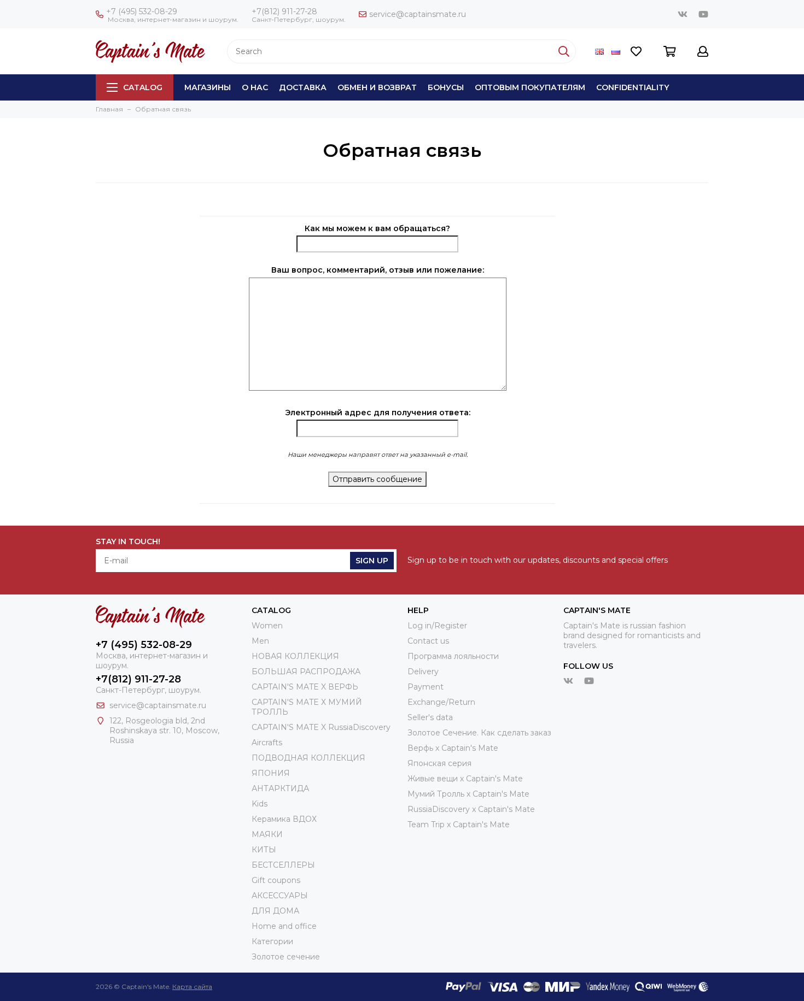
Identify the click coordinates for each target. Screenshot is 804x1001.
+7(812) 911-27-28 (284, 11)
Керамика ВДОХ (284, 819)
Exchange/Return (441, 702)
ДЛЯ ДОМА (275, 911)
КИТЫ (264, 850)
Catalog (142, 87)
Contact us (428, 641)
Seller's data (430, 717)
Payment (425, 687)
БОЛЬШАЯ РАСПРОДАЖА (306, 671)
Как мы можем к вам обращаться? (377, 228)
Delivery (423, 671)
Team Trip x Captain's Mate (458, 824)
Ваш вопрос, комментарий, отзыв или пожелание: (377, 270)
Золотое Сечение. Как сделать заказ (479, 733)
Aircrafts (267, 742)
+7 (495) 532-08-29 (141, 11)
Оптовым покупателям (530, 87)
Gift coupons (276, 880)
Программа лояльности (453, 656)
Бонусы (446, 87)
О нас (255, 87)
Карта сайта (192, 986)
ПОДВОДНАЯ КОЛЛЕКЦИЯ (308, 758)
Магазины (207, 87)
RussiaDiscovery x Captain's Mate (471, 809)
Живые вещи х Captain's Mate (465, 779)
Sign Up (372, 561)
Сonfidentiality (632, 87)
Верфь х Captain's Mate (452, 748)
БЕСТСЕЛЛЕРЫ (283, 865)
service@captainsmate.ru (417, 14)
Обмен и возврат (377, 87)
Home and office (284, 926)
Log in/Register (437, 626)
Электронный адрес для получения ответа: (377, 412)
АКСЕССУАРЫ (280, 895)
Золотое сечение (286, 957)
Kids (259, 804)
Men (260, 641)
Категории (272, 941)
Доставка (303, 87)
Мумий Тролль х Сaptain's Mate (468, 794)
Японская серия (439, 763)
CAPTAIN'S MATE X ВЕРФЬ (305, 687)
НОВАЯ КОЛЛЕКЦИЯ (295, 656)
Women (267, 626)
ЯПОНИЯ (271, 773)
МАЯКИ (267, 834)
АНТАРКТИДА (280, 788)
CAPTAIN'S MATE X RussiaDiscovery (321, 727)
